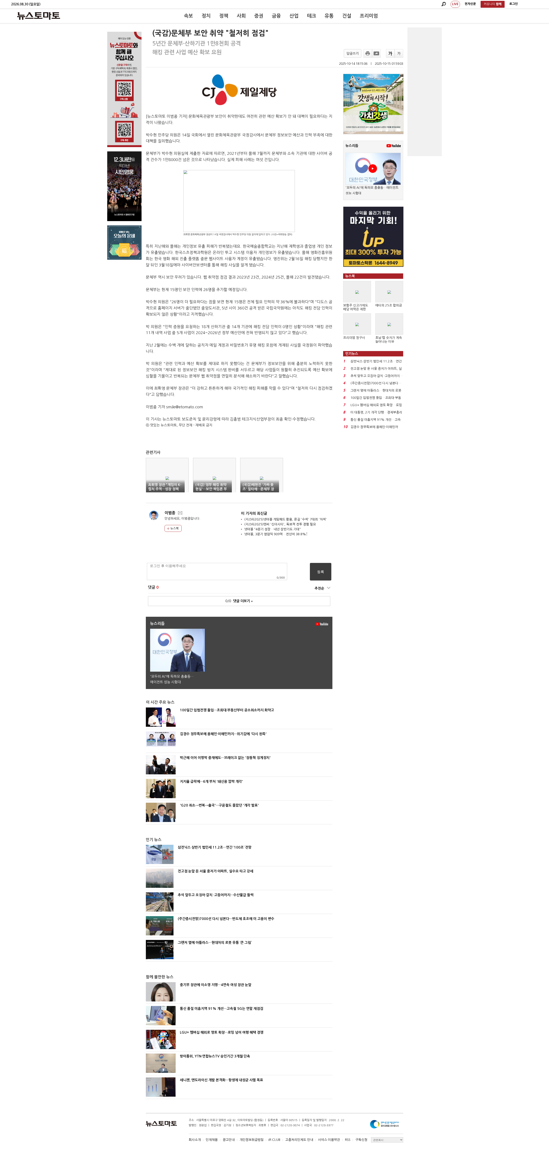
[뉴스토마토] (38, 16)
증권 (258, 16)
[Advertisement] (424, 91)
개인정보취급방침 (252, 1139)
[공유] (376, 53)
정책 (223, 16)
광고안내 (229, 1139)
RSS (347, 1139)
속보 (188, 16)
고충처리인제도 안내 (299, 1139)
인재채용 (212, 1139)
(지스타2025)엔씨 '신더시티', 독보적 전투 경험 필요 (280, 524)
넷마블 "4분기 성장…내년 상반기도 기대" (272, 529)
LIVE (455, 4)
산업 (294, 16)
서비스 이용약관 (329, 1139)
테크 (311, 16)
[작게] (399, 53)
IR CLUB (274, 1139)
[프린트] (367, 53)
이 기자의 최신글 (254, 513)
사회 (241, 16)
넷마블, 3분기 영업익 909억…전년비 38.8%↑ (276, 534)
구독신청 (361, 1139)
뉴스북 (174, 528)
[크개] (390, 53)
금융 (276, 16)
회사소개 (195, 1139)
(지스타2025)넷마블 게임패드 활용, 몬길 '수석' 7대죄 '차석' (285, 519)
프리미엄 (369, 16)
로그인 (513, 3)
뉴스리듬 (351, 145)
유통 (329, 16)
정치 (206, 16)
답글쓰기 (353, 53)
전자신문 (470, 3)
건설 (346, 16)
